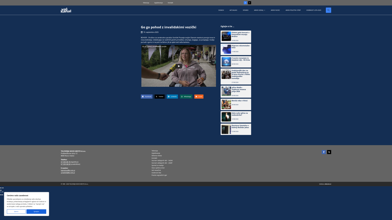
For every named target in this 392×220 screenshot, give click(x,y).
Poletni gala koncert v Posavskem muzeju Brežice (240, 34)
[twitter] (249, 2)
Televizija (146, 3)
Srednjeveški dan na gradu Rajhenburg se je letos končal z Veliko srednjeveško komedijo (241, 74)
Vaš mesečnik (156, 170)
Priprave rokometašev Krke (241, 47)
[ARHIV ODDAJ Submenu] (265, 10)
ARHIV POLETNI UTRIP (293, 10)
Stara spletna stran (158, 168)
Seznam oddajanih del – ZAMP (162, 163)
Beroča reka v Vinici (240, 101)
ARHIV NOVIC (275, 10)
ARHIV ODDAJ (258, 10)
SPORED (245, 10)
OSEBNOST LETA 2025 (313, 10)
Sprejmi (36, 211)
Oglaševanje (158, 3)
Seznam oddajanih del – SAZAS (162, 160)
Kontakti (154, 158)
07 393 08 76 (65, 162)
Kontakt (170, 3)
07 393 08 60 (65, 164)
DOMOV (221, 10)
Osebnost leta (156, 173)
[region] (26, 204)
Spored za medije (158, 165)
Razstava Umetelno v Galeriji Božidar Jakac (240, 126)
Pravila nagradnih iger (159, 175)
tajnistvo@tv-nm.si (68, 170)
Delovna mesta (157, 156)
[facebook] (324, 152)
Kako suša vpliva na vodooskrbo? (240, 114)
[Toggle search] (328, 10)
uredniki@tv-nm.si (68, 173)
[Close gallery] (1, 190)
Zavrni (16, 211)
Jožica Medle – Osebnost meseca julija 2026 (239, 89)
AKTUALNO (233, 10)
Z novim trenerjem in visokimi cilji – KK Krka (241, 59)
